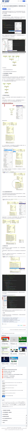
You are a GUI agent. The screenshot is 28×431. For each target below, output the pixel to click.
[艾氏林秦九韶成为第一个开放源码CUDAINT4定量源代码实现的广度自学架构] (14, 339)
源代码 (13, 404)
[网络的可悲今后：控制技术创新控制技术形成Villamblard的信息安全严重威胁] (3, 391)
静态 (10, 406)
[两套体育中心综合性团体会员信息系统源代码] (5, 349)
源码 (15, 404)
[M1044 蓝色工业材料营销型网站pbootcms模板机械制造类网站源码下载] (14, 359)
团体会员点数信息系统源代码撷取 (9, 395)
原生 (4, 403)
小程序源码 (8, 403)
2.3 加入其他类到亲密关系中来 (7, 418)
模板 (11, 404)
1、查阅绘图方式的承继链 (6, 410)
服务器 (7, 404)
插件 (23, 403)
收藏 (21, 325)
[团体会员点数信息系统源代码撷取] (3, 396)
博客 (3, 403)
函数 (2, 403)
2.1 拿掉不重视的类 (5, 414)
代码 (23, 402)
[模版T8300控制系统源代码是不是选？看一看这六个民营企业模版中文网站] (3, 383)
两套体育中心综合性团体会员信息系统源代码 (5, 354)
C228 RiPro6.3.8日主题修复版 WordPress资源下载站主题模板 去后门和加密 (12, 374)
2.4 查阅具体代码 (4, 420)
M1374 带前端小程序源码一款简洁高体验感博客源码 (5, 344)
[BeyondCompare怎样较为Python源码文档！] (3, 394)
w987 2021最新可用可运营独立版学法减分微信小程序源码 (22, 354)
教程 (3, 404)
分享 (18, 325)
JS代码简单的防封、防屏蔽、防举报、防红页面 (9, 371)
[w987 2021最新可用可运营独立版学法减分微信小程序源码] (23, 349)
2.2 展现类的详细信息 (5, 416)
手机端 (18, 403)
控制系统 (21, 403)
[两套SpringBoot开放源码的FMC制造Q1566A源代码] (3, 386)
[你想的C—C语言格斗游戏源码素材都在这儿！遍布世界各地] (14, 349)
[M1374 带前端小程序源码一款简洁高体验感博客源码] (5, 339)
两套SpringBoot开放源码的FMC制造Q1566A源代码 (11, 385)
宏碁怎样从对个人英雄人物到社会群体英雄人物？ (5, 364)
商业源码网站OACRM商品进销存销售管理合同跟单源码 (10, 369)
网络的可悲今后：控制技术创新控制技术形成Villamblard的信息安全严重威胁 (14, 390)
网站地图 (14, 427)
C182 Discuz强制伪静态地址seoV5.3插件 (8, 377)
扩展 (19, 403)
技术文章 (8, 7)
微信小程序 (16, 403)
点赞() (24, 325)
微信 (14, 403)
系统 (20, 404)
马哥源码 (12, 406)
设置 (7, 406)
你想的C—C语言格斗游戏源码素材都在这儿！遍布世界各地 (13, 354)
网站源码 (4, 406)
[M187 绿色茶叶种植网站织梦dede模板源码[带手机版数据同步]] (23, 339)
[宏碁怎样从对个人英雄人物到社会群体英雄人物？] (5, 359)
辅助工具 (9, 406)
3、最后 (3, 422)
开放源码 (12, 403)
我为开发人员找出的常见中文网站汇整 (9, 387)
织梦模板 (22, 404)
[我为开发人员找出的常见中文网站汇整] (3, 388)
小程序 (6, 403)
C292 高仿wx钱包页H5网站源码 (7, 372)
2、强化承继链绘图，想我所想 (6, 412)
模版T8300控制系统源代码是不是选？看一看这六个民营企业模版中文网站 (13, 382)
